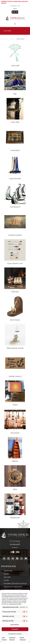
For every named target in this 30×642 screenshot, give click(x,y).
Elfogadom (15, 629)
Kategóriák (7, 31)
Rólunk (6, 574)
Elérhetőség (8, 571)
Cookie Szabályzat (14, 624)
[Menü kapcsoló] (15, 23)
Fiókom (15, 8)
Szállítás (7, 577)
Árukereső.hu (15, 547)
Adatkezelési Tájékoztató (13, 587)
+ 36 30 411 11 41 (15, 6)
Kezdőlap (5, 39)
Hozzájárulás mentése (15, 634)
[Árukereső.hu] (15, 545)
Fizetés (6, 580)
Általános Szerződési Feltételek (15, 583)
